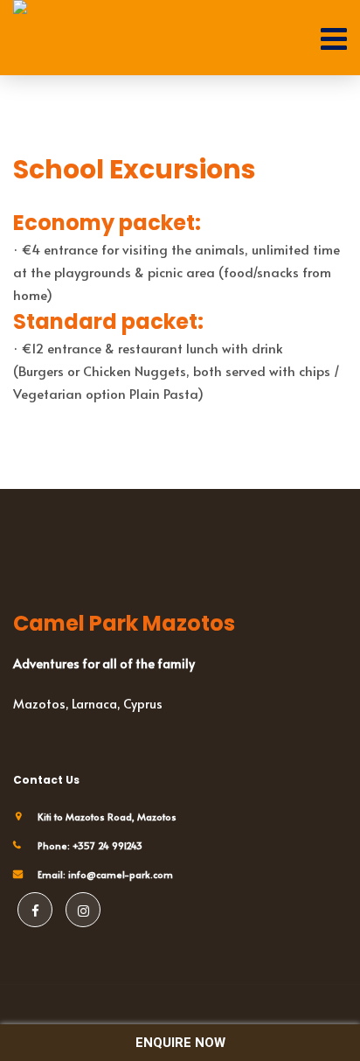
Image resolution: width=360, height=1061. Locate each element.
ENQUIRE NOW (180, 1043)
